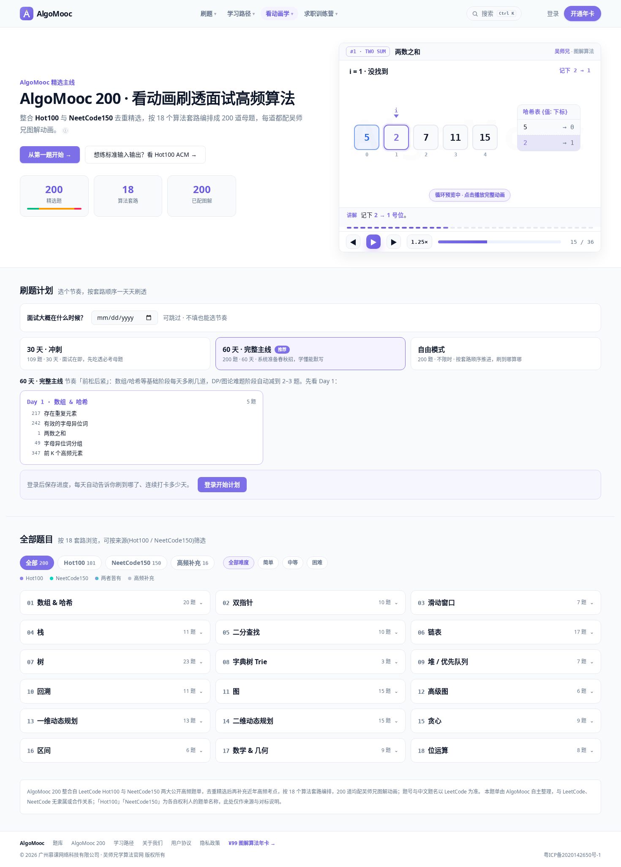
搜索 (498, 13)
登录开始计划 (222, 484)
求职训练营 (321, 13)
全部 (37, 563)
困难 (317, 562)
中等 (293, 562)
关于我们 (152, 843)
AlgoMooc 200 (88, 843)
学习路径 (241, 13)
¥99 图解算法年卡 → (252, 843)
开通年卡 (582, 13)
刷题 (208, 13)
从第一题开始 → (49, 154)
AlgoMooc (32, 843)
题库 (58, 843)
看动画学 (279, 13)
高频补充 (192, 563)
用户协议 (181, 843)
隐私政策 (210, 843)
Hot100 (79, 563)
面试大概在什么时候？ (56, 318)
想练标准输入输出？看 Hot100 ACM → (145, 154)
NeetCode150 (136, 563)
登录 (553, 13)
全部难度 (239, 562)
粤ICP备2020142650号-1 (572, 855)
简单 (268, 562)
